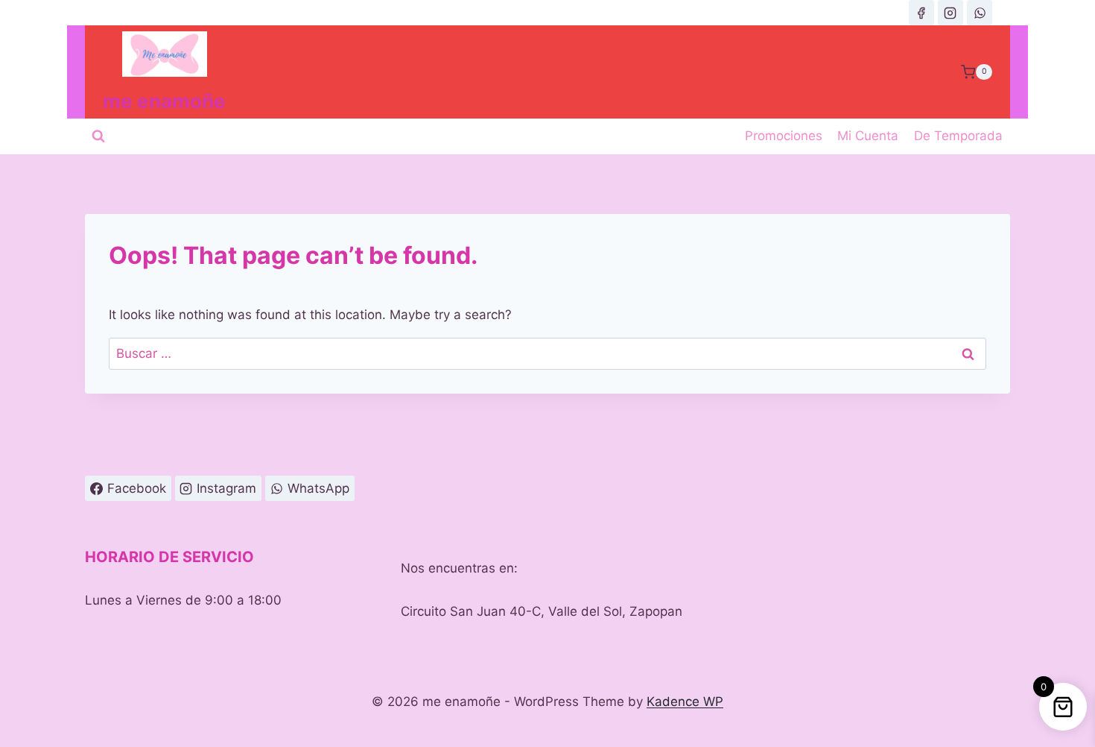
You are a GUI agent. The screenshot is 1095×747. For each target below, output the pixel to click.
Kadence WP (685, 701)
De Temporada (958, 135)
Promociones (783, 135)
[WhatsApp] (979, 12)
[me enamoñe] (921, 12)
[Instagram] (950, 12)
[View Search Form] (98, 136)
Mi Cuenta (867, 135)
